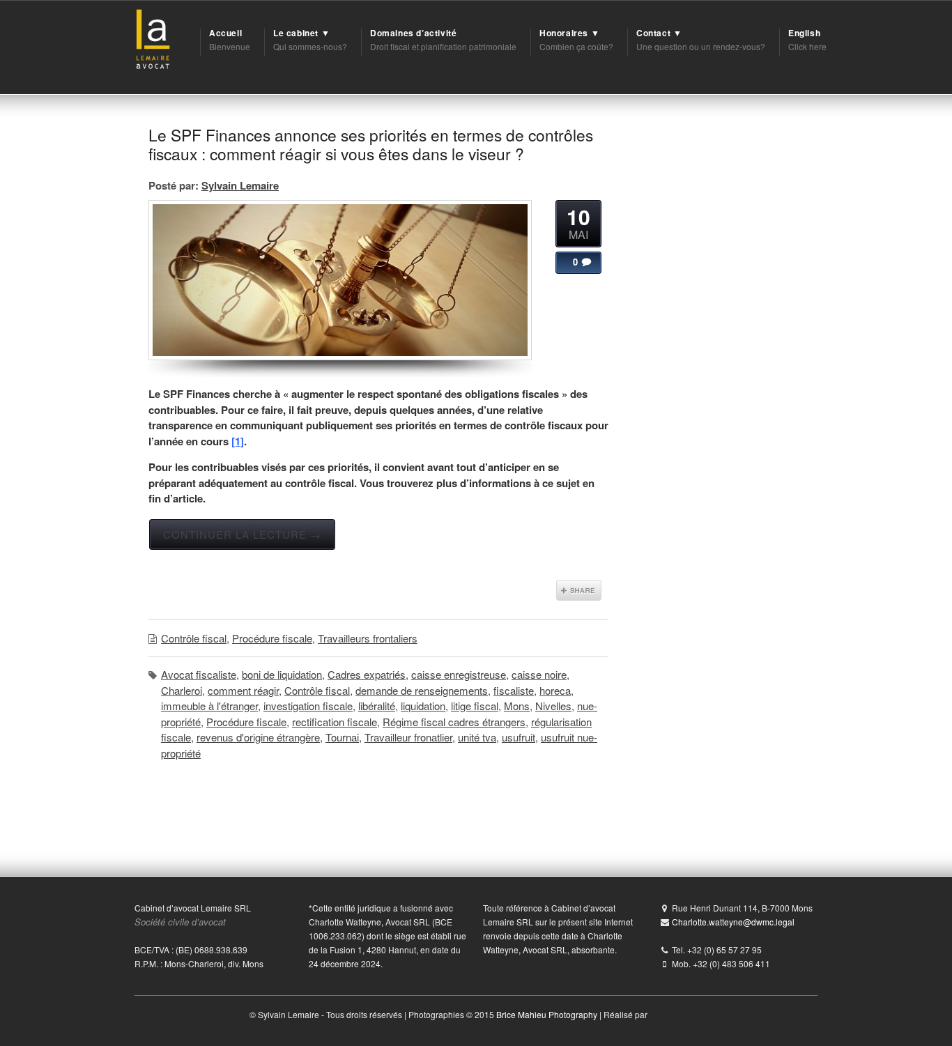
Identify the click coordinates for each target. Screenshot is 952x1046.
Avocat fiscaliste (198, 674)
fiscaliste (513, 690)
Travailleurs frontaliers (367, 638)
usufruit (518, 737)
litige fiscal (474, 705)
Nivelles (553, 705)
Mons (517, 705)
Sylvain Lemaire (240, 185)
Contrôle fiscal (194, 638)
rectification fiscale (334, 721)
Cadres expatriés (367, 674)
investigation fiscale (308, 705)
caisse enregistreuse (458, 674)
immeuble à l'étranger (209, 705)
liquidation (423, 705)
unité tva (477, 737)
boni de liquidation (282, 674)
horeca (555, 690)
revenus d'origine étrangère (258, 737)
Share (578, 590)
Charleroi (181, 690)
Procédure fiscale (272, 638)
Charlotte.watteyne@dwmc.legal (733, 922)
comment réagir (243, 690)
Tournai (342, 737)
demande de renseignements (421, 690)
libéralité (376, 705)
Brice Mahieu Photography (546, 1014)
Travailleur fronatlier (408, 737)
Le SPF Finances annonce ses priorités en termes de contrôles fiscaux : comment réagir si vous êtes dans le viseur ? (370, 143)
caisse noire (539, 674)
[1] (237, 441)
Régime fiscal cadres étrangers (454, 721)
